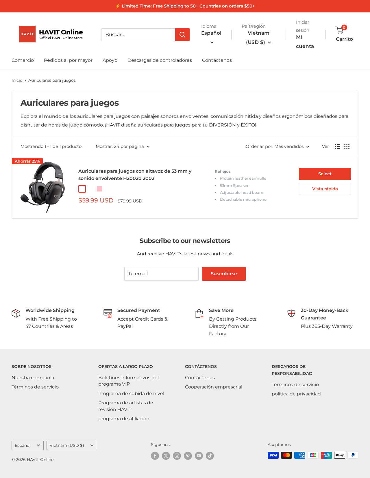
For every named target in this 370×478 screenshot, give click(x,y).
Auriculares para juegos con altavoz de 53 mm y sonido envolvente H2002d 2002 (134, 174)
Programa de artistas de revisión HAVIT (125, 406)
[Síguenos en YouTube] (199, 456)
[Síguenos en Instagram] (177, 456)
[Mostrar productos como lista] (337, 146)
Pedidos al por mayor (68, 60)
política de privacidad (296, 394)
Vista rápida (325, 188)
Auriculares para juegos (52, 80)
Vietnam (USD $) (67, 445)
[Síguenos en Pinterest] (188, 456)
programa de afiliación (123, 418)
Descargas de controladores (159, 60)
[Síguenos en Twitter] (166, 456)
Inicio (17, 80)
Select (325, 173)
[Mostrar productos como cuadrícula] (346, 146)
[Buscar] (182, 34)
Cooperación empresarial (213, 387)
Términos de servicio (35, 387)
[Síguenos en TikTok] (210, 456)
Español (23, 445)
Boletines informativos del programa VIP (128, 381)
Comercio (23, 60)
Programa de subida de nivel (131, 393)
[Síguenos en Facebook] (155, 456)
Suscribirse (224, 273)
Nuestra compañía (33, 377)
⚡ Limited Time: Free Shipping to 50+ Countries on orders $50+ (185, 6)
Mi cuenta (305, 41)
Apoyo (110, 60)
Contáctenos (217, 60)
